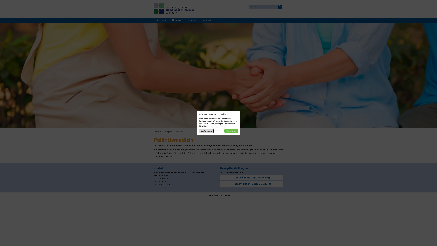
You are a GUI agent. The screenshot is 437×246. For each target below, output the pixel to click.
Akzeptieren (231, 131)
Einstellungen (206, 131)
